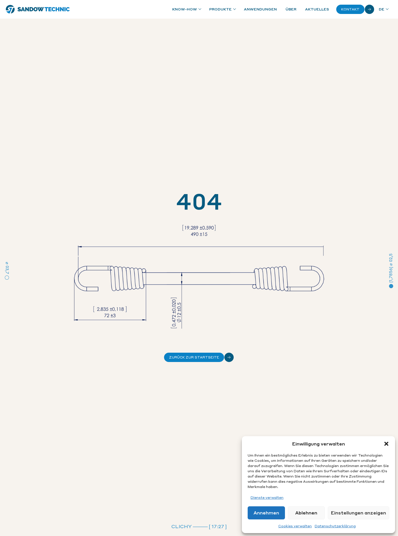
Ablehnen (306, 513)
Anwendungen (260, 9)
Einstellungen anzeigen (358, 513)
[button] (386, 444)
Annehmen (266, 513)
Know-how (184, 9)
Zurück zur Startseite (194, 357)
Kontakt (350, 9)
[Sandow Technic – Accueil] (38, 9)
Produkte (220, 9)
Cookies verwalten (295, 526)
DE (381, 9)
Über (291, 9)
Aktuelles (317, 9)
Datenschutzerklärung (335, 526)
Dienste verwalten (267, 497)
